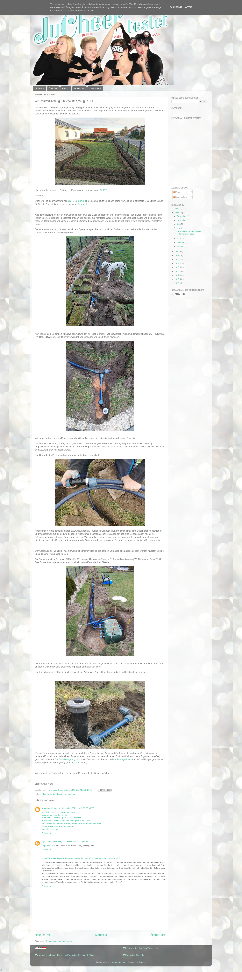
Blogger (142, 962)
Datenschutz (95, 88)
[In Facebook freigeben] (107, 790)
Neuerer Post (43, 934)
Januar (180, 246)
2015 (177, 271)
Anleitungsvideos (123, 759)
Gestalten (61, 794)
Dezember (182, 216)
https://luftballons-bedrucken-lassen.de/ (61, 858)
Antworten (46, 833)
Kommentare (181, 197)
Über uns (53, 88)
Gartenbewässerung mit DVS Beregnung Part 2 (189, 232)
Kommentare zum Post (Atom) (59, 941)
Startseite (39, 88)
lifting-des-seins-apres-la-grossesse (57, 826)
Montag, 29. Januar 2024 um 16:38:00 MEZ (100, 858)
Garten (53, 794)
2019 (177, 255)
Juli (178, 224)
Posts (177, 192)
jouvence (46, 808)
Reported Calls (48, 846)
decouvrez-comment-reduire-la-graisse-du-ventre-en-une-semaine (71, 823)
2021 (177, 213)
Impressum (79, 88)
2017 (177, 263)
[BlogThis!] (102, 790)
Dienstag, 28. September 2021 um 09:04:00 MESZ (75, 842)
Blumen (45, 794)
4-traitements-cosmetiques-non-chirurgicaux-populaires (66, 820)
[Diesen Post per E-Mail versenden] (99, 790)
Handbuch (82, 204)
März (179, 239)
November (182, 220)
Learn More (175, 7)
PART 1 (103, 190)
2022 (177, 209)
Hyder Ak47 (47, 842)
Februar (181, 243)
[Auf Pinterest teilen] (110, 790)
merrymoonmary (119, 962)
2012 (177, 283)
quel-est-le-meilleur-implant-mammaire (59, 812)
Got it (188, 7)
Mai (179, 228)
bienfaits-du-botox (50, 829)
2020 (177, 251)
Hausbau (71, 794)
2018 (177, 259)
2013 (177, 279)
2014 (177, 275)
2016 (177, 267)
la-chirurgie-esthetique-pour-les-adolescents (61, 818)
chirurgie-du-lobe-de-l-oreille (54, 815)
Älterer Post (157, 934)
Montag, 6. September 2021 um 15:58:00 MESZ (72, 808)
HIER (76, 762)
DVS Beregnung (77, 201)
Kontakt (65, 88)
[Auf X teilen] (104, 790)
